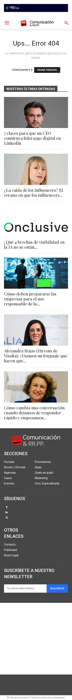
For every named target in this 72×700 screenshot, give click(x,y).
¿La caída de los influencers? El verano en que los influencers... (33, 192)
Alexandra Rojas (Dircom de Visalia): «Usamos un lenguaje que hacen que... (35, 355)
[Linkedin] (6, 512)
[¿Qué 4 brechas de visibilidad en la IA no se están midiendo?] (36, 221)
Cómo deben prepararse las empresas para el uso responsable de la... (30, 298)
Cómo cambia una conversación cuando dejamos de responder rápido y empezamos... (34, 412)
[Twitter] (6, 518)
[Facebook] (6, 507)
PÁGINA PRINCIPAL (47, 70)
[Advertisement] (36, 639)
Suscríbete (57, 588)
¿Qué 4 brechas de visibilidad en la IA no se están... (34, 244)
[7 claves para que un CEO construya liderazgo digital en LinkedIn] (36, 112)
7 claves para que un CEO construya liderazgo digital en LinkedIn (32, 138)
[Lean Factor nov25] (36, 15)
